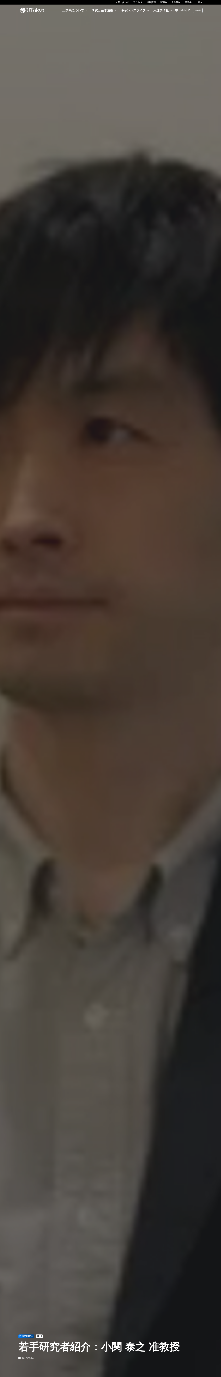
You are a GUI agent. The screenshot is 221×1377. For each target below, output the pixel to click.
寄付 (200, 2)
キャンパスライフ (133, 10)
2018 (39, 1336)
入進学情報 (161, 10)
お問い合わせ (122, 2)
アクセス (137, 2)
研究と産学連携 (102, 10)
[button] (189, 10)
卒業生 (188, 2)
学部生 (163, 2)
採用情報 (151, 2)
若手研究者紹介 (26, 1336)
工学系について (73, 10)
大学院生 (175, 2)
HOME (198, 10)
